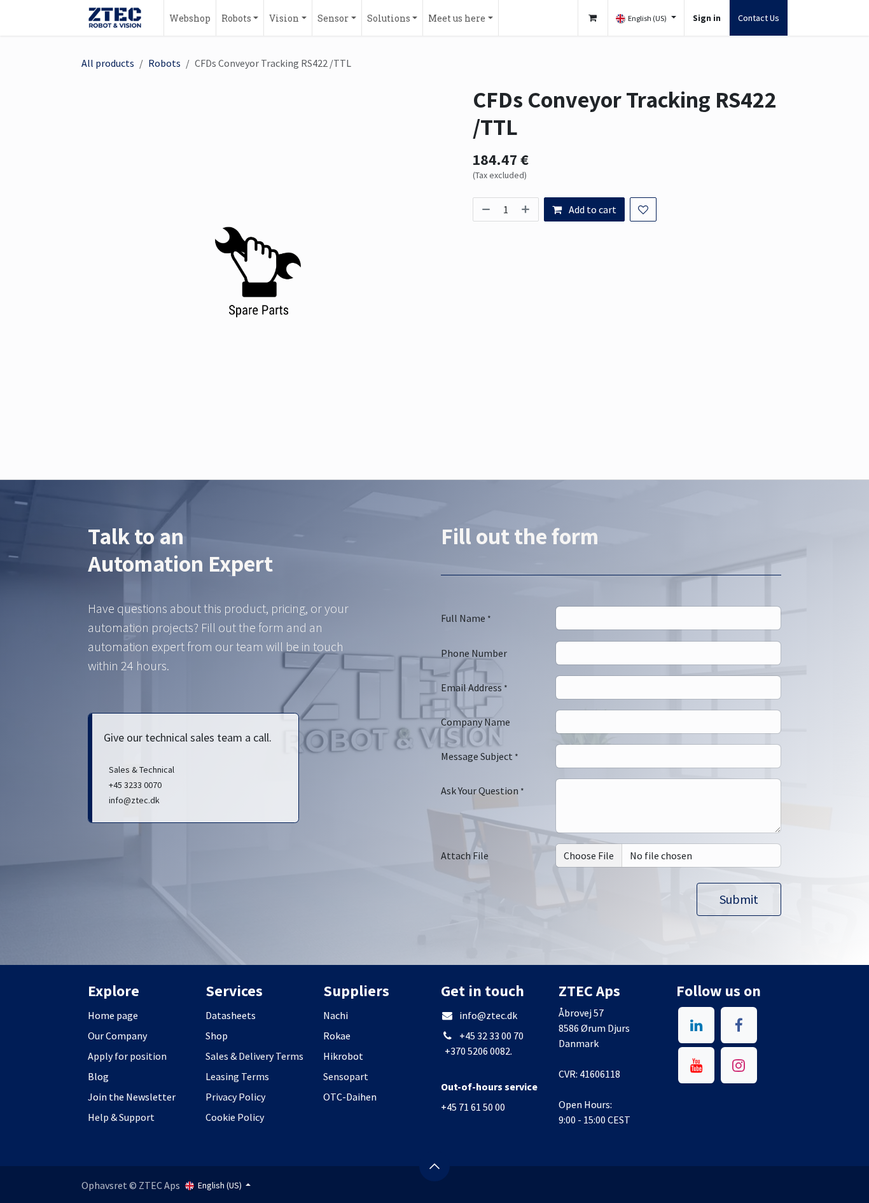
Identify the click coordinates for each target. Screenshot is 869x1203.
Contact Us (758, 18)
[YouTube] (696, 1065)
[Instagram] (739, 1065)
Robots (164, 63)
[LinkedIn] (696, 1025)
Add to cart (591, 209)
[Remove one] (484, 209)
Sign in (707, 18)
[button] (739, 899)
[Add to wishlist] (643, 209)
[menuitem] (190, 18)
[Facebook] (739, 1025)
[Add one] (526, 209)
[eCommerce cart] (593, 18)
